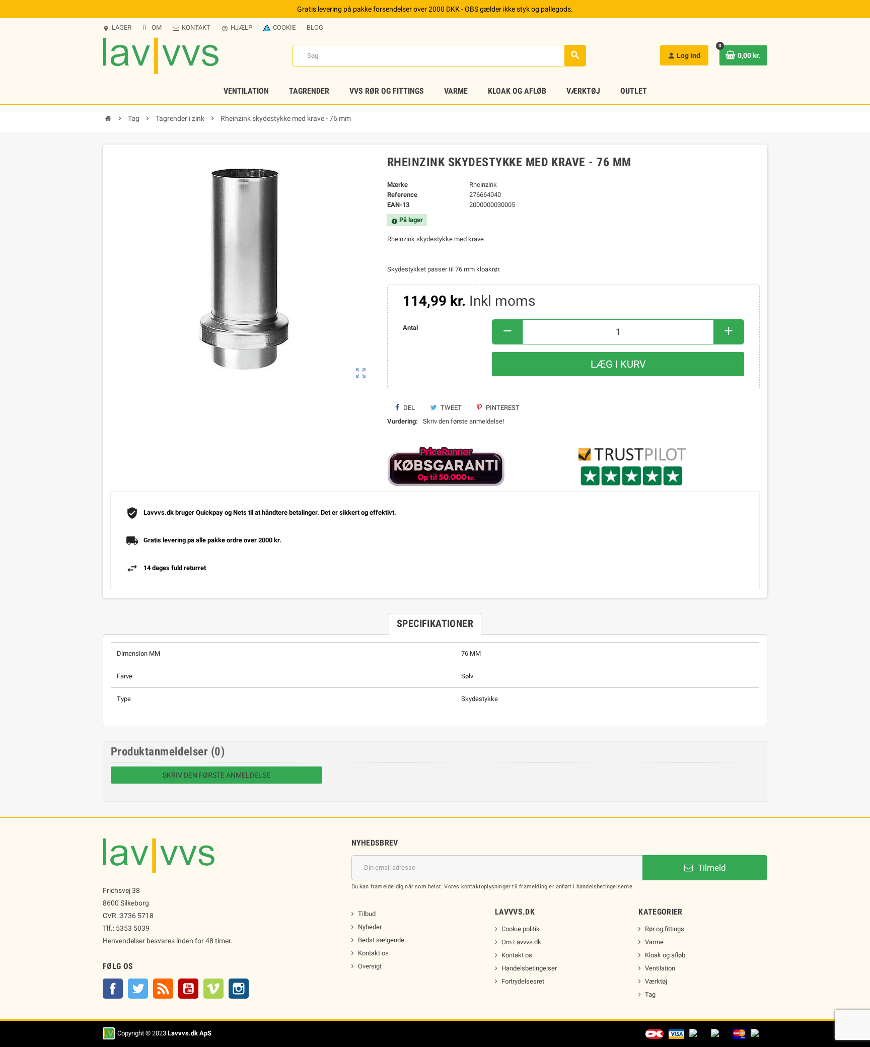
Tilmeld (711, 868)
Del (408, 407)
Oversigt (370, 966)
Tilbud (367, 914)
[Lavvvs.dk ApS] (161, 55)
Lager (117, 28)
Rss (163, 989)
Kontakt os (373, 953)
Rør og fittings (664, 929)
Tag (650, 994)
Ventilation (660, 968)
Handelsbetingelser (529, 968)
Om (157, 27)
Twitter (138, 989)
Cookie (284, 27)
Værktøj (656, 981)
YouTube (188, 989)
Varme (654, 942)
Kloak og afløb (665, 955)
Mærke (397, 184)
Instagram (239, 989)
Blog (315, 27)
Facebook (113, 989)
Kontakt (196, 27)
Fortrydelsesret (522, 981)
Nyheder (370, 927)
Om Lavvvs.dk (521, 942)
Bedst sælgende (381, 940)
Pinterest (502, 407)
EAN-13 (398, 204)
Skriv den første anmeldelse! (463, 421)
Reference (402, 194)
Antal (410, 327)
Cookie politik (520, 929)
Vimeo (213, 989)
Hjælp (237, 28)
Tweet (450, 407)
